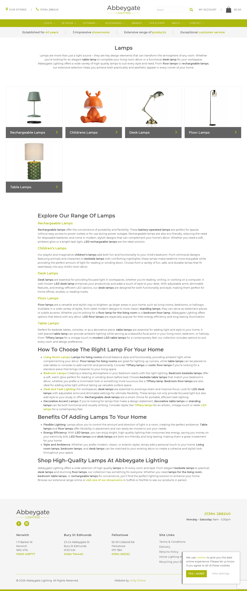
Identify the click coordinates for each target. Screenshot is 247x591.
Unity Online (138, 580)
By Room (67, 23)
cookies (201, 557)
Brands (137, 23)
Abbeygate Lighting (123, 9)
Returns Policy (169, 551)
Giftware (89, 23)
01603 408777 (25, 554)
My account (208, 9)
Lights (47, 23)
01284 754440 (73, 554)
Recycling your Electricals (176, 561)
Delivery (164, 546)
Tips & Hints (157, 23)
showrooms (101, 32)
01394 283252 (121, 554)
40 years (51, 32)
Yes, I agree (196, 573)
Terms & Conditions (172, 541)
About (176, 23)
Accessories (113, 23)
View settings (220, 573)
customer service (212, 32)
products (159, 32)
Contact (195, 23)
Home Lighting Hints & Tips (177, 556)
